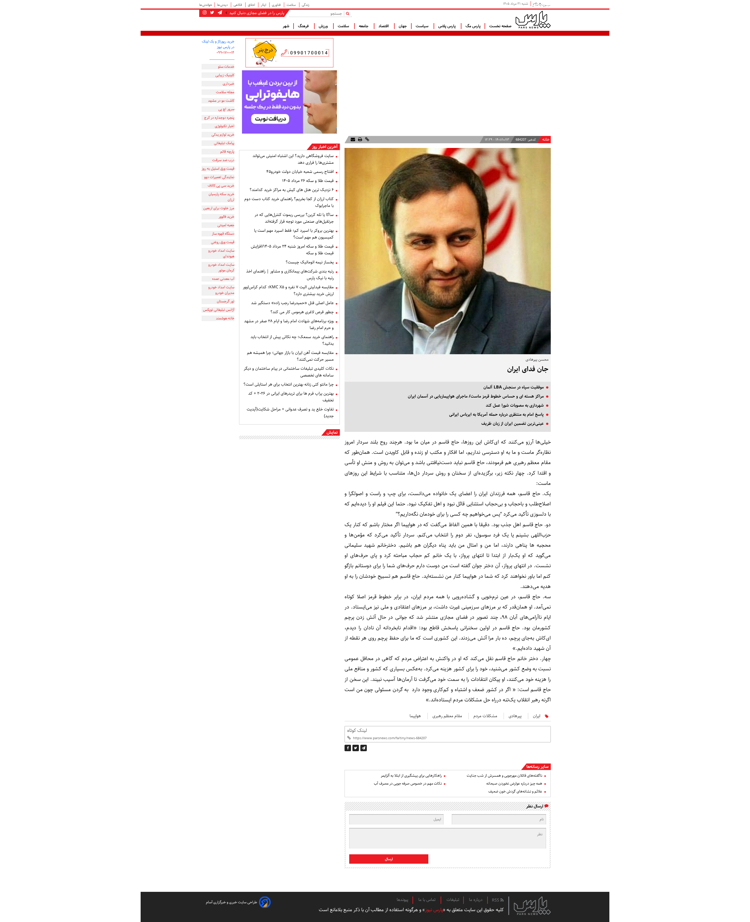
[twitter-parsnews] (211, 13)
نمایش (332, 432)
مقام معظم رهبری (447, 716)
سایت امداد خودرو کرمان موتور (221, 267)
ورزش (324, 26)
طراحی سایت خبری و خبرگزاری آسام (231, 902)
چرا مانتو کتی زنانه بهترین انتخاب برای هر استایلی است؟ (288, 384)
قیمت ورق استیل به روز (218, 168)
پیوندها (402, 900)
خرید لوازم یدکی (223, 134)
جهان (403, 26)
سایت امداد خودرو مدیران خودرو (221, 290)
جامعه (364, 26)
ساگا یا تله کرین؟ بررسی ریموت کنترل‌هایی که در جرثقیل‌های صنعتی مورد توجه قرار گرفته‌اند (294, 218)
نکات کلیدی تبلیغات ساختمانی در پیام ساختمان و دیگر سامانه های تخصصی (289, 372)
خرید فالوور (226, 216)
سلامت (292, 4)
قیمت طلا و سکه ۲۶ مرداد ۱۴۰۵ (308, 181)
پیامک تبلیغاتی (224, 143)
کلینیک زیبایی (224, 75)
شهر (286, 26)
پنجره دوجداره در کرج (219, 117)
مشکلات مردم (485, 716)
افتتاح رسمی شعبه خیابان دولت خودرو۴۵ (300, 171)
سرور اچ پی (226, 109)
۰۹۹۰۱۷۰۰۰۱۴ (225, 52)
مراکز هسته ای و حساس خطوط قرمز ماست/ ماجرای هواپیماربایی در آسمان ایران (476, 396)
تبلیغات (452, 900)
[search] (349, 13)
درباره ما (476, 900)
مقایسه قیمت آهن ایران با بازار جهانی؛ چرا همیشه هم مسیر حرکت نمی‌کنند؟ (290, 356)
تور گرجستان (225, 301)
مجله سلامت (225, 92)
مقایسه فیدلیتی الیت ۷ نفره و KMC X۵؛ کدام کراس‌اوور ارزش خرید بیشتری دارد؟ (288, 290)
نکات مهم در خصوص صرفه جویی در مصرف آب (408, 783)
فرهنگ (304, 26)
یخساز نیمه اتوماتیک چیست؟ (310, 262)
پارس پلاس (447, 26)
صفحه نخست (500, 26)
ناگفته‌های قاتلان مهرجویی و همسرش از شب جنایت (504, 775)
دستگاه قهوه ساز (223, 233)
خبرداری (228, 83)
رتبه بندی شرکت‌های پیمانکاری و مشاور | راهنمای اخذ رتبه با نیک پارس (290, 274)
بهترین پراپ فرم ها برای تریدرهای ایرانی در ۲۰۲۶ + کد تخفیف (291, 396)
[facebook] (348, 748)
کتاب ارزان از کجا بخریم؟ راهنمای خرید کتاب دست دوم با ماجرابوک (289, 202)
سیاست (422, 26)
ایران (536, 716)
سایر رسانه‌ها (537, 766)
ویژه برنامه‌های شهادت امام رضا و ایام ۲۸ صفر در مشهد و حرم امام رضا (289, 324)
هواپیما (415, 716)
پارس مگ (473, 26)
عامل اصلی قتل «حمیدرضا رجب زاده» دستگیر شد (292, 303)
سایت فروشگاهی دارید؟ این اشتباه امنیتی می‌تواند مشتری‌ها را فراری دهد (293, 159)
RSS (496, 900)
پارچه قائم (227, 151)
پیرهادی (515, 716)
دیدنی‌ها (223, 4)
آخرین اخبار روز (325, 147)
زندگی (305, 4)
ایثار (264, 4)
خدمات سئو (226, 66)
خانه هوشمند (225, 318)
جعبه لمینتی (225, 225)
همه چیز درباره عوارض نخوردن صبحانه (514, 783)
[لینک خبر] (366, 139)
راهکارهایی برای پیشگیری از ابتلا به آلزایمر (411, 775)
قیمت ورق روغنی (222, 242)
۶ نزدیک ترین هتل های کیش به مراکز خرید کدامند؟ (292, 190)
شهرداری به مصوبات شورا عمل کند (515, 405)
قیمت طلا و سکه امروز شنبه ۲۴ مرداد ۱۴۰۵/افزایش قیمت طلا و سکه (292, 249)
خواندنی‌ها (205, 4)
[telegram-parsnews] (219, 13)
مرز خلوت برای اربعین (218, 208)
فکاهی (238, 4)
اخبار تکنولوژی (224, 126)
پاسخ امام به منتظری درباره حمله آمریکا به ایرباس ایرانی (496, 414)
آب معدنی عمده (223, 279)
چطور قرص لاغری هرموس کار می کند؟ (302, 312)
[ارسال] (353, 139)
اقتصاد (384, 26)
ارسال (389, 859)
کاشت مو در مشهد (221, 100)
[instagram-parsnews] (205, 13)
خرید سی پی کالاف (221, 185)
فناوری (277, 4)
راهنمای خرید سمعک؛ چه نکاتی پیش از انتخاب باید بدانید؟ (292, 340)
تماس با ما (427, 900)
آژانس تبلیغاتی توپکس (218, 310)
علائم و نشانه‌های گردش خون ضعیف (515, 791)
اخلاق (252, 4)
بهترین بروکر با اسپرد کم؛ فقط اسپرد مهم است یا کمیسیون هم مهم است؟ (294, 234)
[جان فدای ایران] (363, 748)
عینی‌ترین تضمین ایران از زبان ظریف (512, 423)
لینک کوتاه (357, 730)
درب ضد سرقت (223, 160)
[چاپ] (359, 139)
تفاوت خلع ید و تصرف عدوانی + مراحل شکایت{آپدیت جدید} (290, 412)
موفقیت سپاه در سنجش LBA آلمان (513, 387)
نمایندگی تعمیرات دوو (219, 177)
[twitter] (355, 748)
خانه (546, 140)
